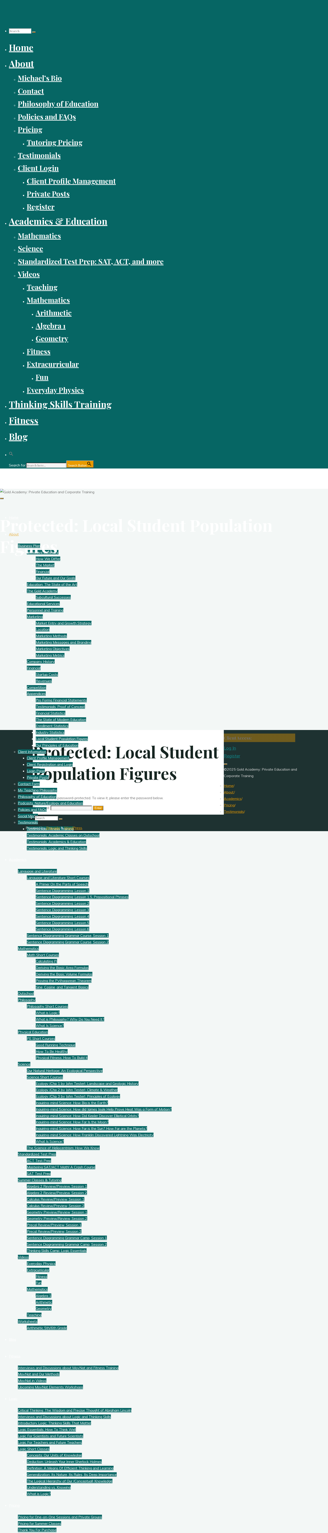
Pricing (229, 805)
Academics (232, 798)
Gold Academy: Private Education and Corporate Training (64, 476)
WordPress (73, 828)
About (229, 792)
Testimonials (234, 811)
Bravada (52, 828)
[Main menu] (2, 498)
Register (232, 756)
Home (228, 785)
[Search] (34, 32)
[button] (11, 452)
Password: (42, 807)
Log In (230, 748)
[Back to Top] (225, 764)
